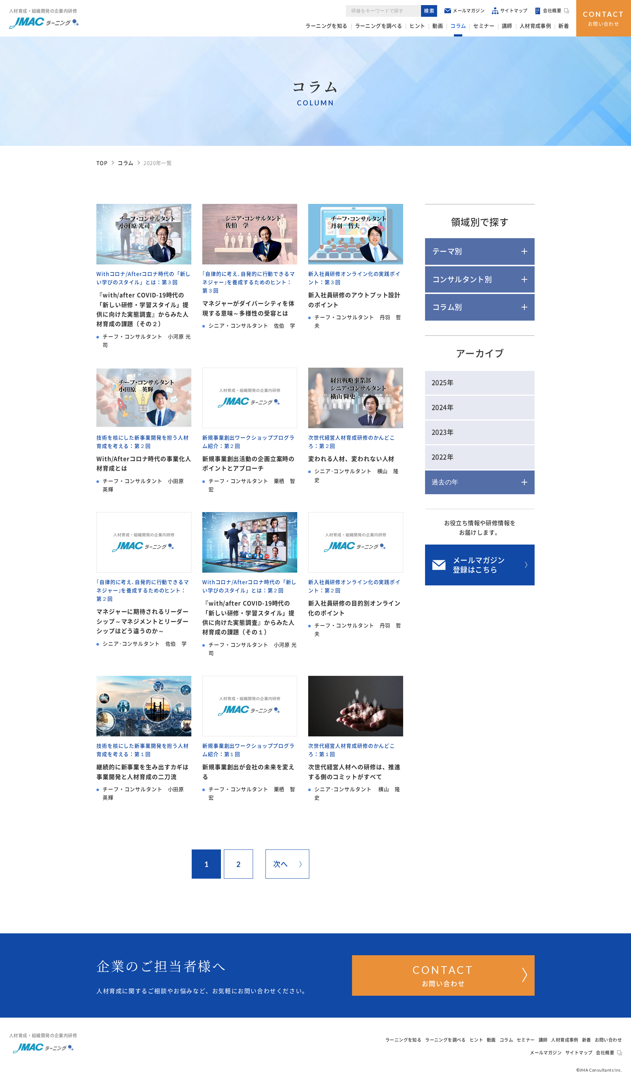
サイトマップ (513, 10)
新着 (563, 25)
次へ (280, 864)
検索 (429, 10)
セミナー (483, 25)
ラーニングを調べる (378, 25)
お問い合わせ (603, 18)
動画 (437, 25)
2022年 (443, 457)
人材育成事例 (535, 25)
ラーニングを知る (326, 25)
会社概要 (552, 10)
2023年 (443, 432)
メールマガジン (469, 10)
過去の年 (445, 482)
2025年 (443, 382)
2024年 (443, 407)
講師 (507, 25)
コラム (458, 25)
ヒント (417, 25)
